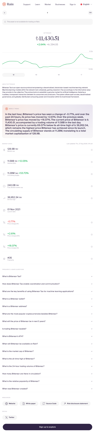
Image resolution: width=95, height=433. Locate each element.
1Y (81, 75)
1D (13, 75)
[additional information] (92, 150)
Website (12, 403)
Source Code (51, 403)
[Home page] (8, 4)
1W (36, 75)
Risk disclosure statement (77, 403)
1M (59, 75)
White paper (31, 403)
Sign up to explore (47, 427)
